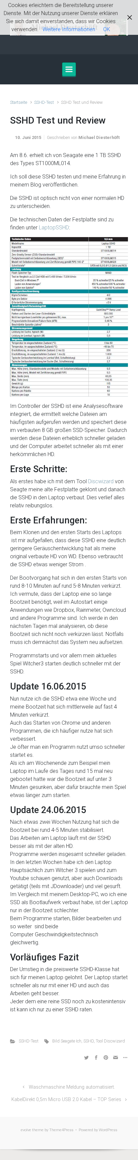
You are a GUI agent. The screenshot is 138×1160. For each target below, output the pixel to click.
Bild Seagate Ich (66, 1040)
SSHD (88, 1040)
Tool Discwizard (110, 1040)
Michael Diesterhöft (99, 137)
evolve (26, 1130)
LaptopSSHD (54, 227)
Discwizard (101, 481)
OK (106, 29)
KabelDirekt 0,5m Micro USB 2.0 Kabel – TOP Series (66, 1099)
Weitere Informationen (69, 29)
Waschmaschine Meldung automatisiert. (72, 1087)
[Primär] (69, 69)
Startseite (18, 102)
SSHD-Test (44, 102)
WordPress (108, 1130)
